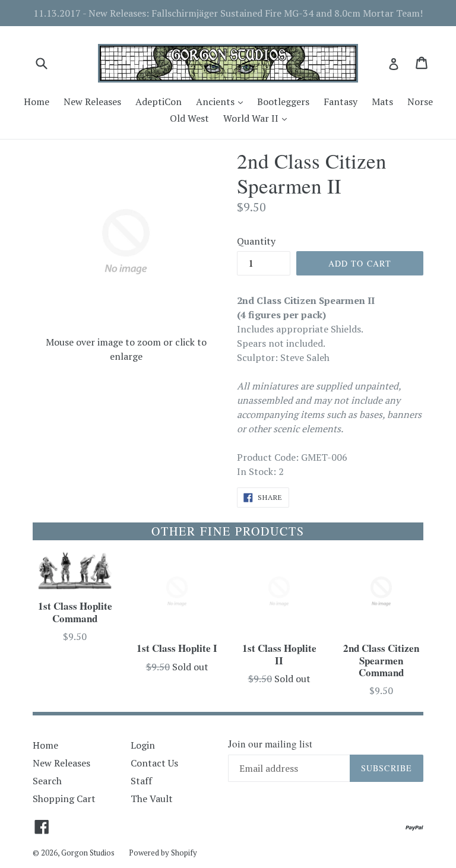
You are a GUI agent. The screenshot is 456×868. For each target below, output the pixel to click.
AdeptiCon (158, 101)
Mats (382, 101)
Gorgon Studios (88, 852)
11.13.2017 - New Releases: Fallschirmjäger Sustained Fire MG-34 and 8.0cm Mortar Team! (228, 13)
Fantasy (340, 101)
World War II (258, 118)
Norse (420, 101)
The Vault (152, 798)
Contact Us (154, 762)
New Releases (92, 101)
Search (47, 780)
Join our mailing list (270, 744)
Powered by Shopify (163, 852)
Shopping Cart (64, 798)
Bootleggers (283, 101)
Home (36, 101)
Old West (189, 118)
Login (143, 745)
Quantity (256, 241)
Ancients (222, 101)
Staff (141, 780)
